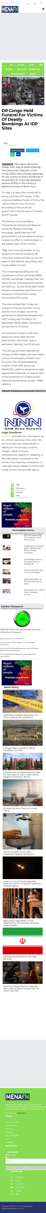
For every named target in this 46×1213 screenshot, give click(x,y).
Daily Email (19, 1187)
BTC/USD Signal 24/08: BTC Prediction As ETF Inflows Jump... (33, 537)
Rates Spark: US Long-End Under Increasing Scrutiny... (34, 592)
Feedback (9, 1142)
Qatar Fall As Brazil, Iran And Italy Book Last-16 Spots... (33, 581)
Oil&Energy (37, 69)
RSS (17, 1194)
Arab (31, 65)
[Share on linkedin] (18, 154)
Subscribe (26, 1168)
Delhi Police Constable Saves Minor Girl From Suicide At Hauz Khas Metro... (20, 716)
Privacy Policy (11, 1125)
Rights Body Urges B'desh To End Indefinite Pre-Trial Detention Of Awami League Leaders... (21, 923)
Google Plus (20, 1184)
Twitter (18, 1181)
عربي (28, 3)
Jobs (7, 1139)
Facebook (19, 1177)
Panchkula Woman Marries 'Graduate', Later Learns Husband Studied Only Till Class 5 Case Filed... (21, 988)
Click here (21, 1113)
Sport (31, 74)
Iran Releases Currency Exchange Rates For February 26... (33, 562)
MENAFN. (17, 1206)
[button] (35, 3)
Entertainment (14, 74)
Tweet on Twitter (32, 150)
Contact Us (10, 1129)
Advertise (9, 1132)
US (8, 65)
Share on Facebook (17, 150)
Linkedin (18, 1191)
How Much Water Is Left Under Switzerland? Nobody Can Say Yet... (18, 853)
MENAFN (7, 164)
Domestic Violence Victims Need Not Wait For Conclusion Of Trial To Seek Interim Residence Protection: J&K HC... (21, 774)
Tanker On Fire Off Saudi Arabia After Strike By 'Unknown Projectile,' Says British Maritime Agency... (22, 883)
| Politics (8, 69)
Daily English (12, 1152)
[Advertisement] (23, 36)
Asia (40, 65)
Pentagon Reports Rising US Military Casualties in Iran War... (19, 749)
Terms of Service (12, 1122)
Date (5, 143)
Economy (22, 69)
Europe (21, 65)
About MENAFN (12, 1136)
